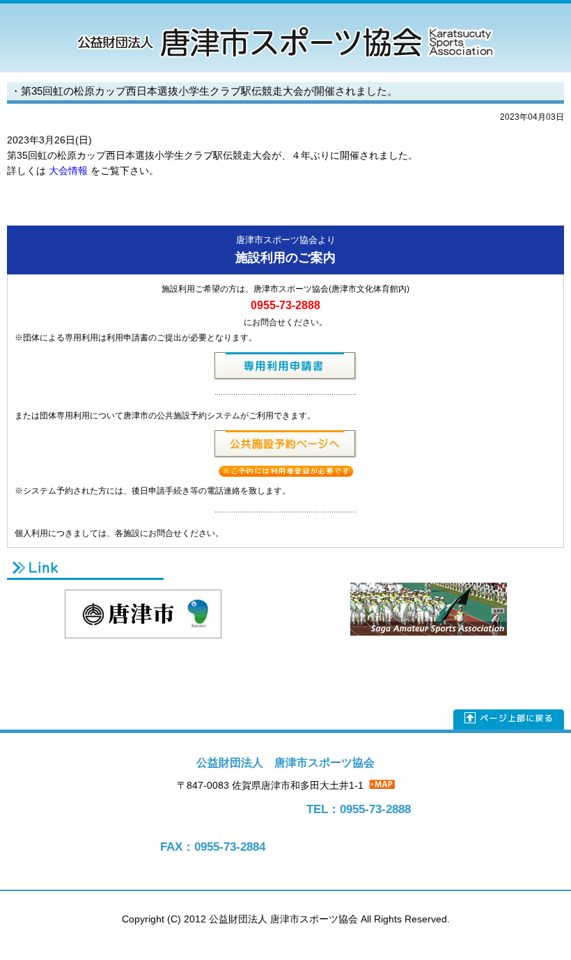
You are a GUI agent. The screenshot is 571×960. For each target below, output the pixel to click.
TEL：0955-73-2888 (358, 809)
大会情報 (68, 171)
